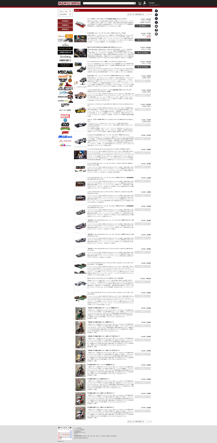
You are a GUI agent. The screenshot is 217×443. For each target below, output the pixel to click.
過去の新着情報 (63, 14)
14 (68, 434)
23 (59, 437)
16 (59, 435)
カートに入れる (144, 40)
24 (61, 437)
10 (61, 434)
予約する (144, 25)
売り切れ (142, 138)
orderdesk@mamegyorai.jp (81, 438)
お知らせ (63, 11)
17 (61, 435)
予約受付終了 (142, 81)
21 (68, 435)
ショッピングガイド (154, 5)
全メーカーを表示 (65, 110)
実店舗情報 (152, 3)
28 (68, 437)
